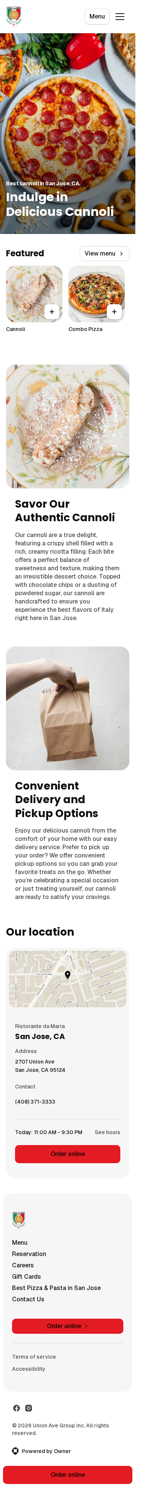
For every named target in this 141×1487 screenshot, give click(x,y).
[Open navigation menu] (119, 16)
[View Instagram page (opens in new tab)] (28, 1408)
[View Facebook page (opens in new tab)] (16, 1408)
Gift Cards (26, 1277)
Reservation (29, 1254)
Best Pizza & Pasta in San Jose (56, 1288)
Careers (23, 1265)
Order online (68, 1154)
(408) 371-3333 (35, 1103)
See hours (107, 1132)
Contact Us (28, 1299)
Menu (97, 16)
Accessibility (28, 1368)
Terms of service (34, 1356)
